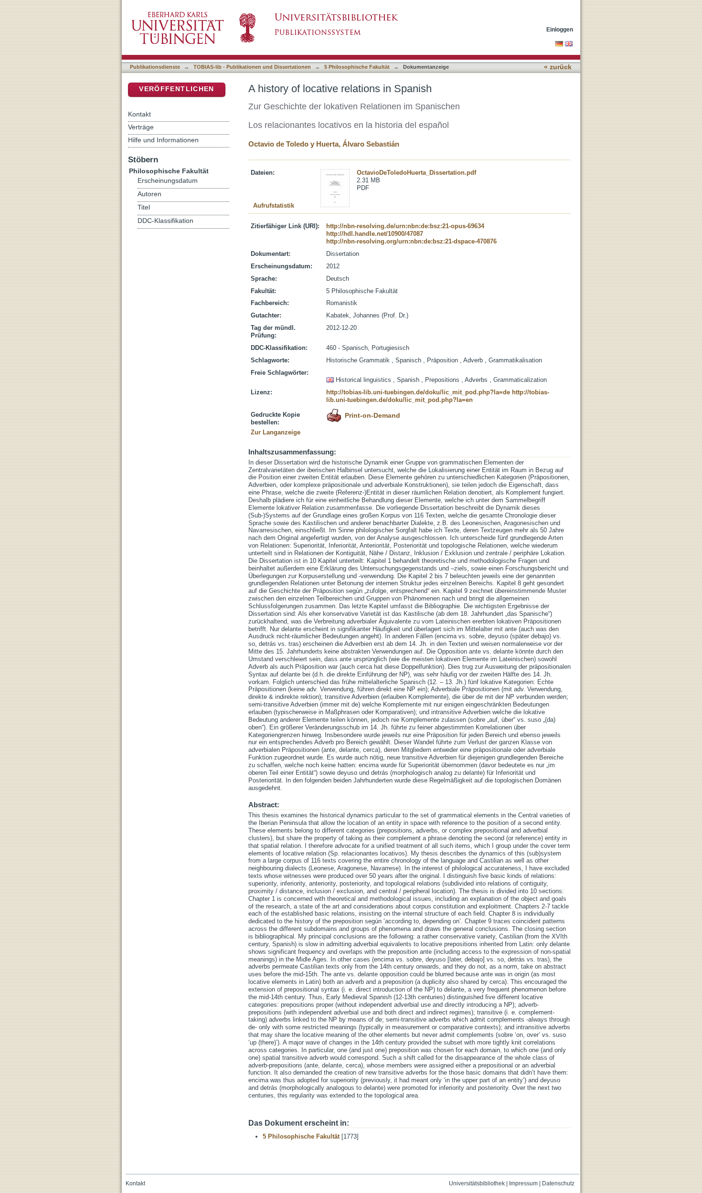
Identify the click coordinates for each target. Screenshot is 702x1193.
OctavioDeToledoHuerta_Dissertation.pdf (416, 172)
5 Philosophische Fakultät (357, 67)
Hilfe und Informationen (163, 140)
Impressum (523, 1183)
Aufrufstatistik (273, 205)
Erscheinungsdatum (168, 180)
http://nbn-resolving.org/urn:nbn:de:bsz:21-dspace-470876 (411, 241)
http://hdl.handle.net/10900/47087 (374, 233)
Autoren (149, 194)
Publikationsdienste (155, 67)
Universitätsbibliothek (477, 1183)
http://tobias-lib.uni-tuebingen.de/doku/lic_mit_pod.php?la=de (418, 392)
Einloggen (559, 29)
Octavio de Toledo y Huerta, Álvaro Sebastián (323, 144)
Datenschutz (558, 1183)
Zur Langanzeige (275, 432)
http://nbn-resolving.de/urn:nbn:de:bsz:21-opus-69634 (405, 226)
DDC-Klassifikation (165, 220)
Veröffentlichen (176, 89)
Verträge (141, 127)
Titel (144, 207)
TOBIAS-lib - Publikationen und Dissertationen (252, 67)
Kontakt (139, 114)
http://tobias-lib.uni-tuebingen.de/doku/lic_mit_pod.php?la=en (437, 396)
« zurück (558, 67)
